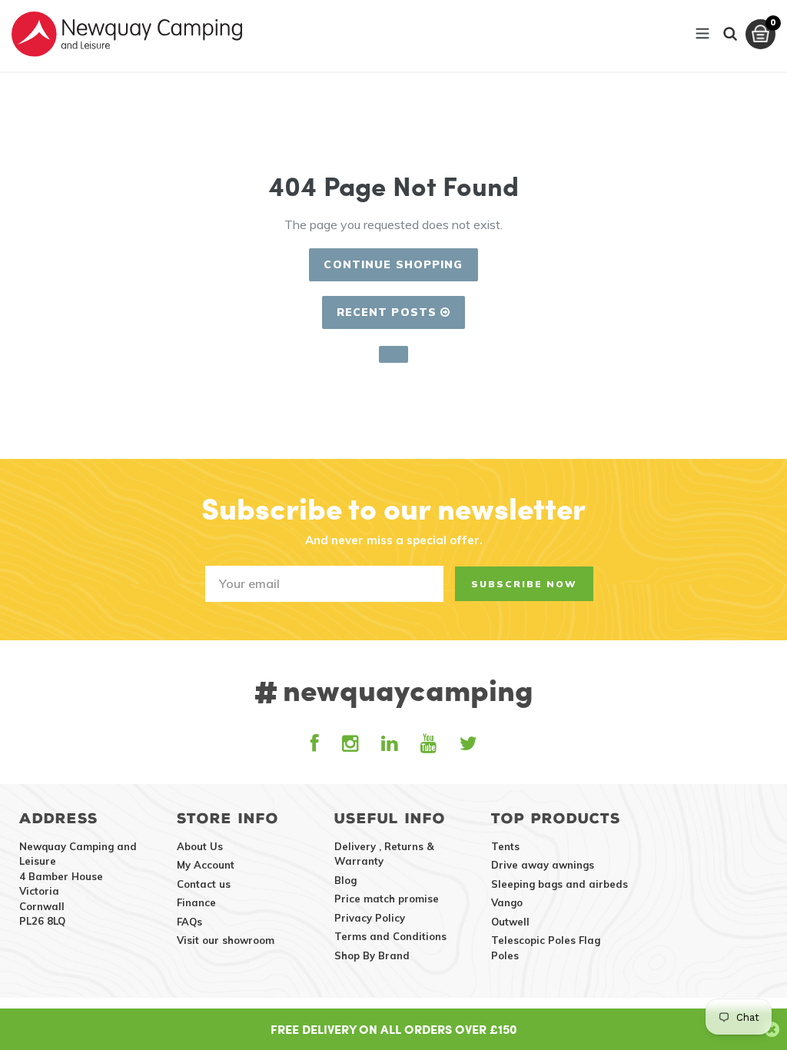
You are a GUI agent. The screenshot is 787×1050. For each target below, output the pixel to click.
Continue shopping (393, 264)
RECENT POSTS (389, 312)
